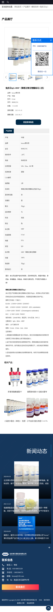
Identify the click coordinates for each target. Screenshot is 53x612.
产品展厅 (26, 7)
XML (40, 600)
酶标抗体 (35, 7)
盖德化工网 (20, 603)
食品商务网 (30, 603)
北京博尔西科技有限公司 (29, 600)
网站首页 (17, 7)
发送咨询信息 (28, 122)
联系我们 (20, 587)
